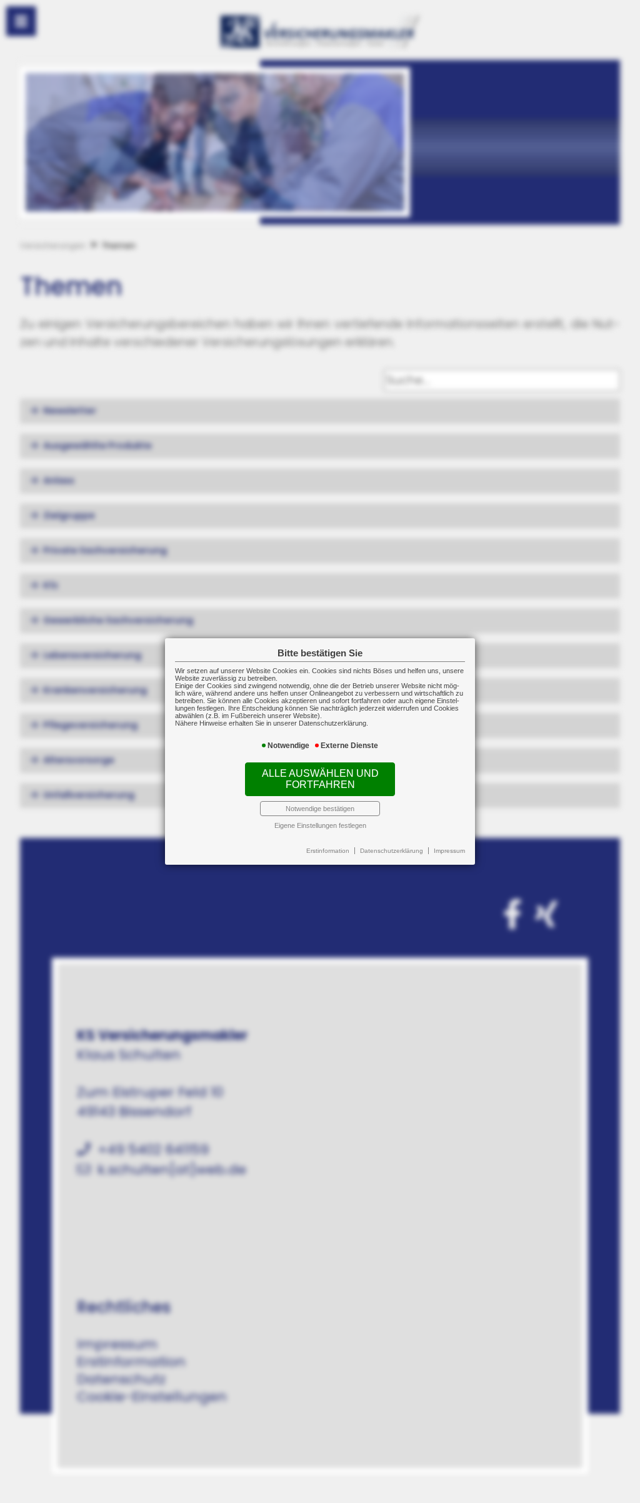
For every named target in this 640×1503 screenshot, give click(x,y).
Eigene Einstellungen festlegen (320, 825)
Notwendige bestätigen (320, 808)
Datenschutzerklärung (391, 850)
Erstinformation (327, 850)
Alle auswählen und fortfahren (320, 779)
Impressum (449, 850)
